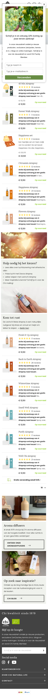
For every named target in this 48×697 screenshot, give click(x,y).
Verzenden (24, 77)
